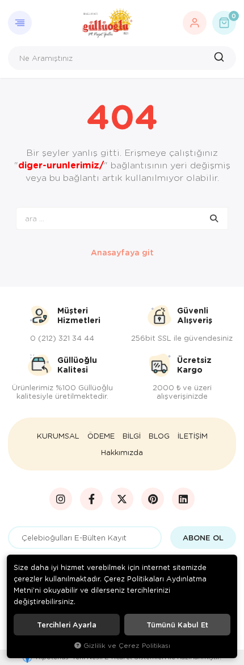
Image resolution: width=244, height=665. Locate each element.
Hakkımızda (122, 452)
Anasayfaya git (122, 252)
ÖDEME (101, 435)
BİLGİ (132, 435)
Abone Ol (203, 537)
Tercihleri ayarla (66, 624)
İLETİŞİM (193, 435)
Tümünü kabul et (177, 624)
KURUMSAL (58, 435)
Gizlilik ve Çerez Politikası (126, 645)
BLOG (159, 435)
